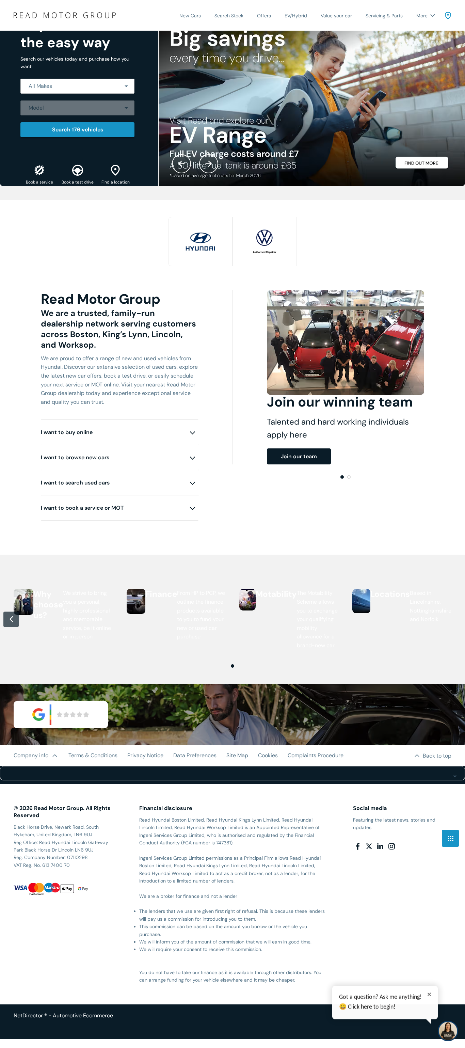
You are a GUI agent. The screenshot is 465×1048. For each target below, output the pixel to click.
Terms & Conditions (92, 755)
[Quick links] (450, 838)
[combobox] (77, 86)
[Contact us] (448, 15)
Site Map (237, 755)
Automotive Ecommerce (83, 1015)
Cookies (268, 755)
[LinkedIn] (380, 846)
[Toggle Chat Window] (448, 1031)
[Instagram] (391, 846)
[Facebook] (358, 846)
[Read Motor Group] (65, 15)
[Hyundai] (200, 241)
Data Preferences (195, 755)
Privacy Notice (145, 755)
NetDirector (29, 1015)
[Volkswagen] (265, 241)
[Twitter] (369, 846)
